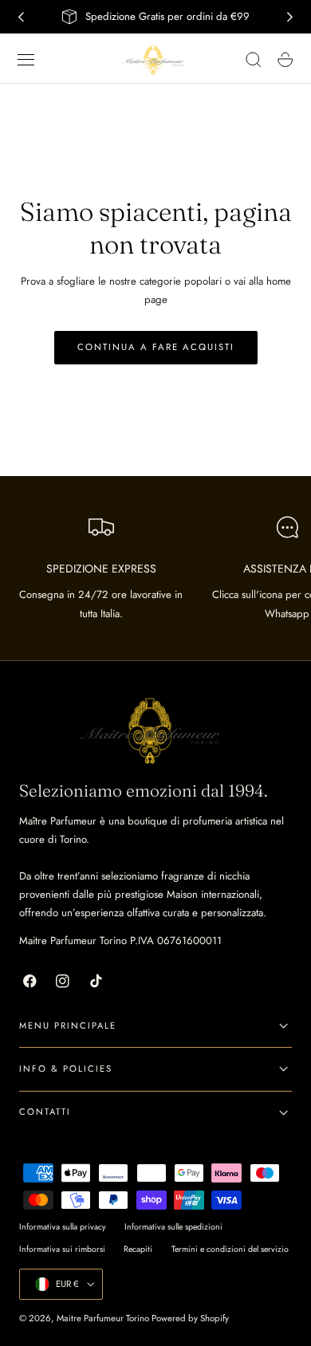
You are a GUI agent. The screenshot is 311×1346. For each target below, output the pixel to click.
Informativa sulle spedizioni (173, 1227)
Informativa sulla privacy (62, 1227)
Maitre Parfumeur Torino (103, 1318)
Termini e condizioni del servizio (230, 1249)
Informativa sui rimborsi (62, 1249)
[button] (26, 59)
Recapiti (138, 1249)
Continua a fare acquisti (155, 346)
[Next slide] (290, 16)
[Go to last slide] (20, 16)
